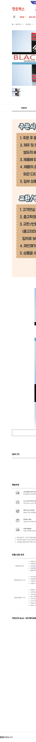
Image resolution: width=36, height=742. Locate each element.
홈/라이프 (18, 24)
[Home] (13, 24)
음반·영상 (32, 17)
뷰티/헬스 (28, 24)
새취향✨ (23, 17)
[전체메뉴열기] (14, 17)
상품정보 (24, 108)
